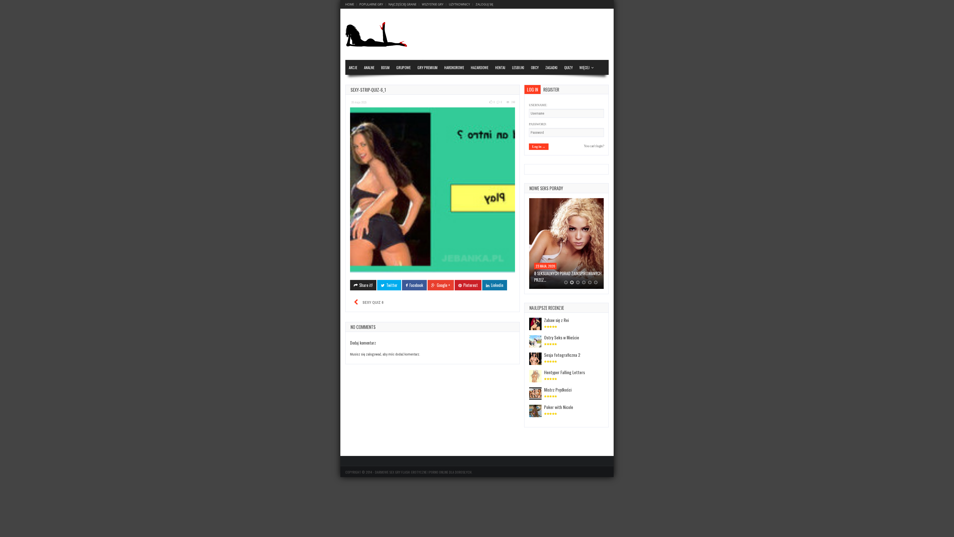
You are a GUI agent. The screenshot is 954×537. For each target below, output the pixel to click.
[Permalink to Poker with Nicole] (535, 411)
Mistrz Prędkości (558, 389)
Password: (538, 124)
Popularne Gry (371, 4)
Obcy (535, 67)
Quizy (568, 67)
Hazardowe (479, 67)
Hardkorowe (454, 67)
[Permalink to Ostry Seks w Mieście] (535, 341)
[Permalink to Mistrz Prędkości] (535, 394)
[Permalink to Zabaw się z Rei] (535, 324)
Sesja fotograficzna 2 (562, 355)
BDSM (385, 67)
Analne (369, 67)
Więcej (584, 67)
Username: (538, 105)
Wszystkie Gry (432, 4)
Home (349, 4)
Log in (532, 89)
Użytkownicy (459, 4)
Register (551, 89)
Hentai (500, 67)
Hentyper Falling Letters (564, 372)
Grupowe (403, 67)
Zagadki (551, 67)
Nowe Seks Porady (546, 188)
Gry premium (427, 67)
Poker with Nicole (558, 407)
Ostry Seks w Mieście (561, 337)
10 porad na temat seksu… (556, 273)
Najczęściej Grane (402, 4)
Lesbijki (518, 67)
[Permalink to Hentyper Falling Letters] (535, 376)
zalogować (373, 354)
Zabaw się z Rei (556, 320)
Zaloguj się (484, 4)
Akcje (353, 67)
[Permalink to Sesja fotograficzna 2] (535, 359)
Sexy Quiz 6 (372, 302)
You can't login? (594, 146)
